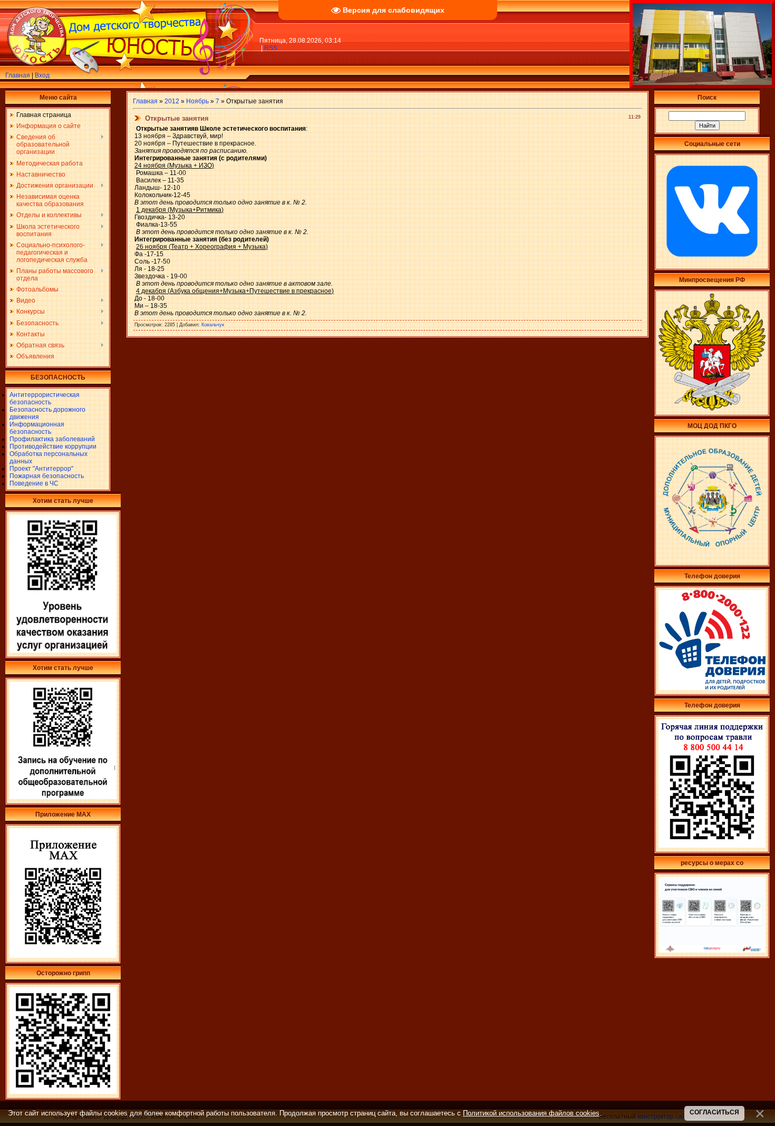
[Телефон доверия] (712, 845)
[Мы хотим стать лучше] (63, 650)
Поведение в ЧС (34, 483)
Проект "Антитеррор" (41, 468)
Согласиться (714, 1112)
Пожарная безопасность (46, 476)
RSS (270, 48)
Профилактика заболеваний (52, 439)
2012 (171, 101)
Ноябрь (197, 101)
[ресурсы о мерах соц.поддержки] (712, 950)
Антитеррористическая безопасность (44, 398)
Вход (42, 75)
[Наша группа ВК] (712, 262)
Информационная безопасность (36, 428)
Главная (17, 75)
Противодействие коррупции (52, 446)
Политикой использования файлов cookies (531, 1113)
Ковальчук (212, 324)
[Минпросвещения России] (712, 408)
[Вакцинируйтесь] (63, 1091)
